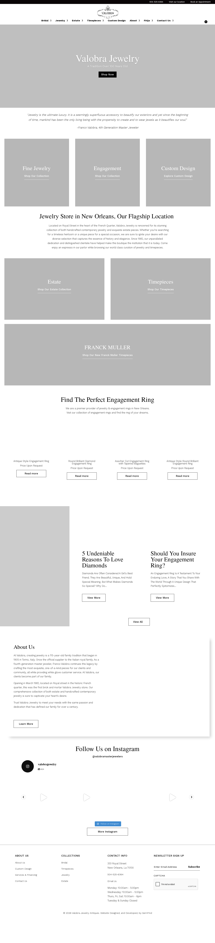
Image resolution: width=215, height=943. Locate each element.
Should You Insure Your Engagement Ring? (173, 559)
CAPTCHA (159, 875)
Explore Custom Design (178, 175)
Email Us (112, 881)
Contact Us (164, 21)
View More (93, 597)
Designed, (115, 913)
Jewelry (60, 21)
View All (138, 621)
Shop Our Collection (36, 175)
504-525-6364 (156, 2)
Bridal (44, 21)
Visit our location (177, 2)
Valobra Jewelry (107, 58)
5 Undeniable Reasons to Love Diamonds (102, 559)
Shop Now (107, 74)
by (140, 913)
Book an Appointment (200, 2)
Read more (31, 473)
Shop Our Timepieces (161, 289)
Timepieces (94, 21)
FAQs (147, 21)
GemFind (147, 913)
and (123, 913)
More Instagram (107, 831)
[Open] (43, 797)
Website (105, 913)
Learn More (26, 723)
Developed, (132, 913)
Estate (76, 21)
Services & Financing (26, 875)
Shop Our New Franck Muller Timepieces (107, 355)
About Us (20, 863)
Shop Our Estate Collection (54, 289)
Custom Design (117, 21)
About (133, 21)
